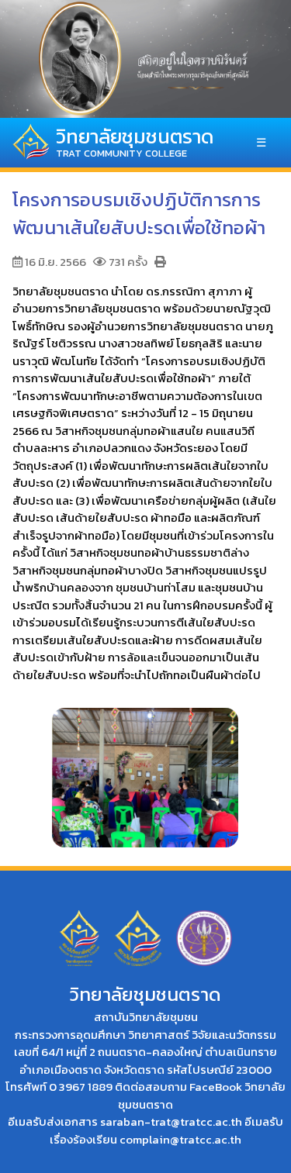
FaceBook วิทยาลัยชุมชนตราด (202, 1095)
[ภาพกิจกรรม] (145, 770)
